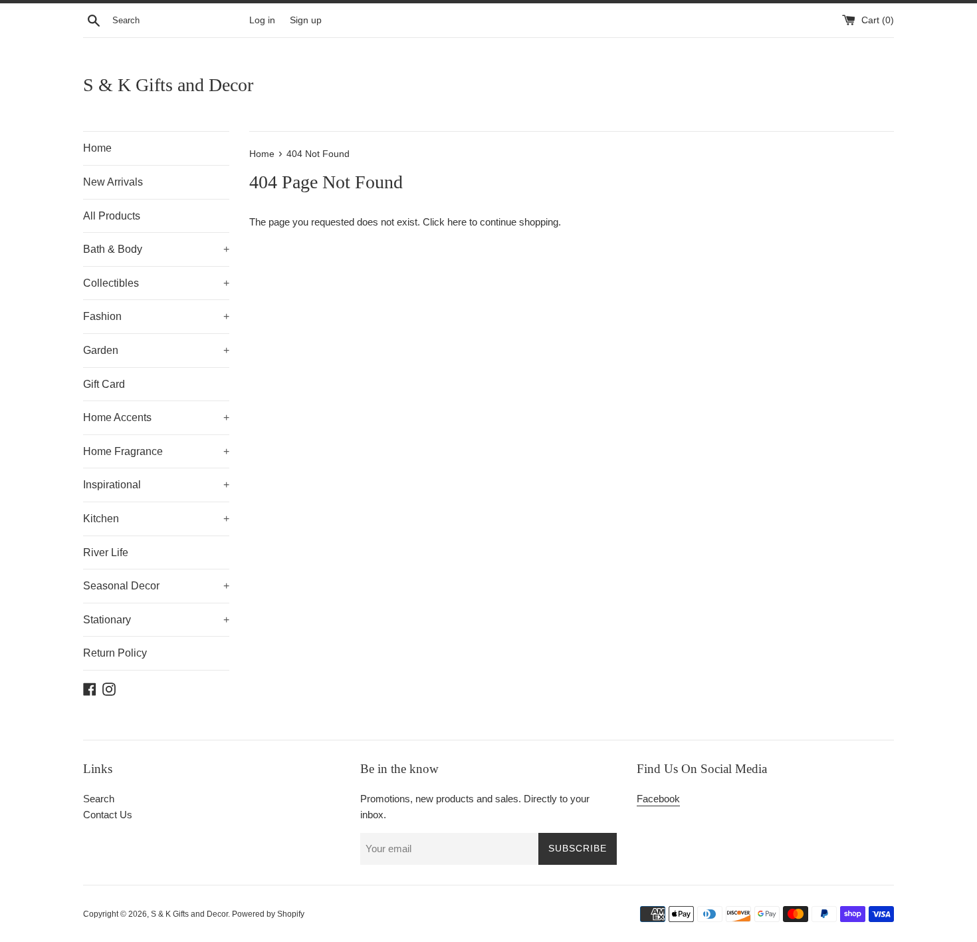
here (457, 222)
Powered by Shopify (268, 914)
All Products (111, 216)
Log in (262, 20)
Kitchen (156, 518)
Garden (156, 350)
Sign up (306, 20)
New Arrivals (113, 182)
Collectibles (156, 283)
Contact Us (107, 814)
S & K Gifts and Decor (168, 85)
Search (98, 798)
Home (97, 148)
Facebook (658, 798)
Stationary (156, 619)
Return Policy (115, 653)
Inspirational (156, 484)
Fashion (156, 316)
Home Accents (156, 417)
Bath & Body (156, 249)
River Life (105, 552)
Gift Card (104, 384)
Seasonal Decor (156, 585)
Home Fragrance (156, 451)
